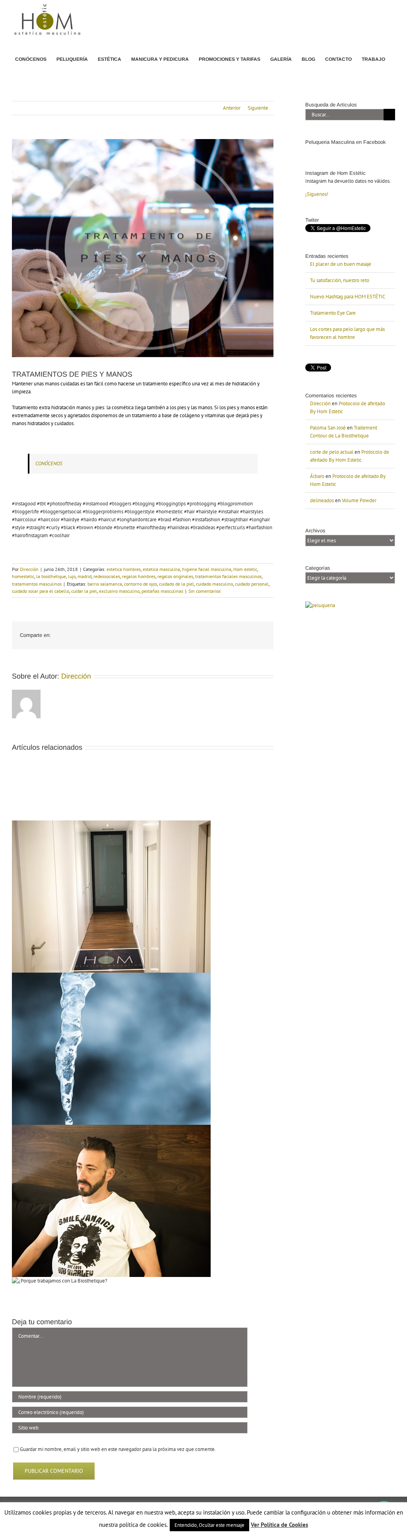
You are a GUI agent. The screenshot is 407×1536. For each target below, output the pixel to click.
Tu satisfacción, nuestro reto (339, 280)
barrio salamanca (104, 584)
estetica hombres (124, 569)
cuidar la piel (84, 591)
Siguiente (258, 107)
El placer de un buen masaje (340, 264)
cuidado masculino (214, 584)
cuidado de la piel (176, 584)
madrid (84, 576)
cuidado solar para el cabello (40, 591)
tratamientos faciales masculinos (228, 576)
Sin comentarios (204, 591)
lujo (72, 576)
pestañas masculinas (162, 591)
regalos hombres (138, 576)
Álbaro (317, 476)
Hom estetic (245, 569)
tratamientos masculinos (37, 584)
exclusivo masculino (119, 591)
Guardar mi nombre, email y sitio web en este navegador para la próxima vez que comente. (118, 1449)
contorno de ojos (140, 584)
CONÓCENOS (48, 463)
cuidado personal (252, 584)
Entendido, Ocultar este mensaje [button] (209, 1525)
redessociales (106, 576)
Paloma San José (328, 427)
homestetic (23, 576)
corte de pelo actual (331, 452)
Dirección (29, 569)
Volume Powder (359, 500)
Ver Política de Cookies (279, 1524)
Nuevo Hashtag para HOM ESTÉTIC (347, 296)
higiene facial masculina (206, 569)
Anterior (231, 107)
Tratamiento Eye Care (333, 313)
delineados (322, 500)
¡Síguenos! (316, 194)
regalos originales (175, 576)
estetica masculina (161, 569)
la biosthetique (51, 576)
